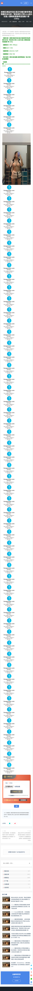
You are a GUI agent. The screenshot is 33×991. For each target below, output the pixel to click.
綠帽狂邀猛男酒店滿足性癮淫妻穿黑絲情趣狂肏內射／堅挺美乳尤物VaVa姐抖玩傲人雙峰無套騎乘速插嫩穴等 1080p (16, 814)
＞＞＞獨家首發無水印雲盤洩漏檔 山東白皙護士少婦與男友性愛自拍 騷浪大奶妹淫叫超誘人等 (20, 950)
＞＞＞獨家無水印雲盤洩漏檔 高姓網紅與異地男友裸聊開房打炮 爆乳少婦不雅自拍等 (20, 906)
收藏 (16, 806)
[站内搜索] (21, 3)
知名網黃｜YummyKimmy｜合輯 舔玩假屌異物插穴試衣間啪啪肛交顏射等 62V (20, 964)
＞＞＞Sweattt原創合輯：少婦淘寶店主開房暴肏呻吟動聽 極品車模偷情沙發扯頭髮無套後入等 (20, 913)
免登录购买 (23, 800)
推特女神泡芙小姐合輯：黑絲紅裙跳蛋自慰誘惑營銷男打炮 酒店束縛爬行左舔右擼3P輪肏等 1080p (21, 899)
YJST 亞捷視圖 (10, 31)
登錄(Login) (8, 800)
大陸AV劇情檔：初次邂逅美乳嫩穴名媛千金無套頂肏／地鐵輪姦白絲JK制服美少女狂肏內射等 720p (8, 835)
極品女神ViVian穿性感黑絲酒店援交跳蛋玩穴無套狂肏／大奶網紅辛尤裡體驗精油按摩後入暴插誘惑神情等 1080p (24, 836)
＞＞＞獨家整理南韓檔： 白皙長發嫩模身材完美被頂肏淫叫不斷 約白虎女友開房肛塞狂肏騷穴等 (20, 921)
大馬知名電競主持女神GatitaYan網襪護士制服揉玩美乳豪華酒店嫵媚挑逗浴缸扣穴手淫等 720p (21, 935)
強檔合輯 (14, 21)
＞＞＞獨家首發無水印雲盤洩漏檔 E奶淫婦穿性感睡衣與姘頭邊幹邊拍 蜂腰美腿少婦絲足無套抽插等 (21, 957)
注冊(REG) (15, 800)
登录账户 (14, 852)
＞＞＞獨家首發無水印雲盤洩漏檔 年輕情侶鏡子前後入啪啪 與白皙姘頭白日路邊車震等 (20, 942)
